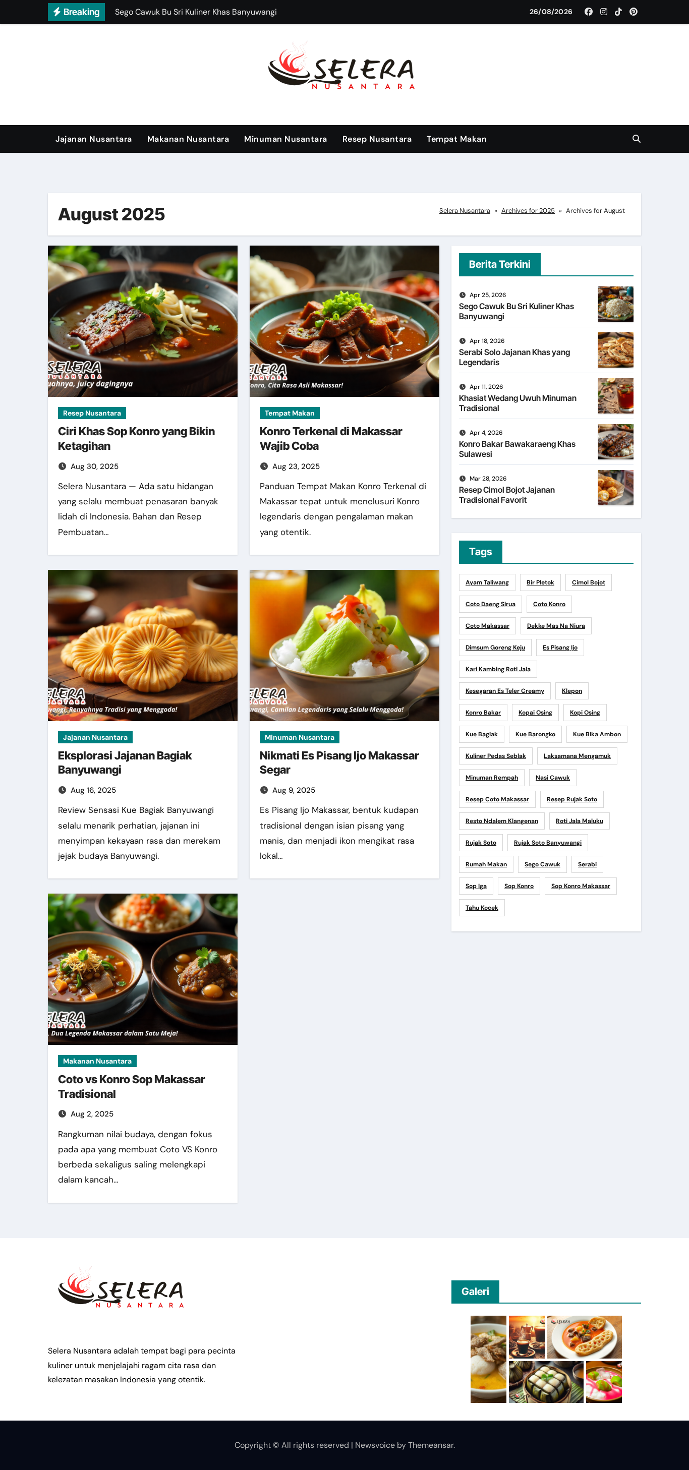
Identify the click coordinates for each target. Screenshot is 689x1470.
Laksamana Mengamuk (577, 756)
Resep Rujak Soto (572, 799)
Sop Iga (476, 886)
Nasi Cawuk (553, 778)
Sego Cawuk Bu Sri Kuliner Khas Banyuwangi (516, 311)
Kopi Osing (585, 713)
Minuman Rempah (492, 778)
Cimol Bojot (588, 582)
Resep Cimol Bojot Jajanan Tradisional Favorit (507, 494)
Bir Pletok (540, 582)
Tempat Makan (457, 139)
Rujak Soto (481, 843)
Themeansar (430, 1445)
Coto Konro (549, 604)
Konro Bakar (483, 713)
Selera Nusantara (464, 210)
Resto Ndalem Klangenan (502, 821)
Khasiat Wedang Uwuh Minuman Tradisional (518, 403)
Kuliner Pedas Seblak (496, 756)
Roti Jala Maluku (579, 821)
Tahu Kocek (482, 908)
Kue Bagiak (482, 734)
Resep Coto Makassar (497, 799)
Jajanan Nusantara (93, 139)
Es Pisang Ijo (560, 647)
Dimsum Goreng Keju (495, 647)
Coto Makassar (487, 626)
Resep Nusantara (377, 139)
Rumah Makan (486, 864)
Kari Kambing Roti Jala (498, 669)
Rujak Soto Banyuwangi (548, 843)
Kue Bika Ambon (597, 734)
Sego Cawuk (542, 864)
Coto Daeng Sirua (490, 604)
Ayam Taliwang (487, 582)
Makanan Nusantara (188, 139)
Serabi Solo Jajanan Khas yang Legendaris (514, 357)
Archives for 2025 (528, 210)
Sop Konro (519, 886)
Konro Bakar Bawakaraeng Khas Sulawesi (517, 448)
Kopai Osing (535, 713)
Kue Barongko (535, 734)
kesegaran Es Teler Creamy (505, 691)
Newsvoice (375, 1445)
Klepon (572, 691)
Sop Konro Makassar (580, 886)
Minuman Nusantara (285, 139)
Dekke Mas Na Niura (556, 626)
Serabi (587, 864)
